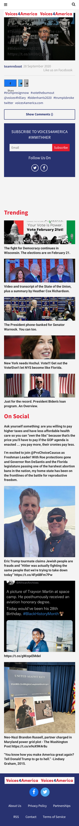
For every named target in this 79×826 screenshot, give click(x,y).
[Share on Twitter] (20, 83)
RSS (16, 817)
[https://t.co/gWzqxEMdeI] (39, 616)
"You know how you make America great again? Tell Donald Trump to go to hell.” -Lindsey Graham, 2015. (39, 759)
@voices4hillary (15, 98)
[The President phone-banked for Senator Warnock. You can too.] (39, 309)
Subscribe (61, 148)
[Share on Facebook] (10, 83)
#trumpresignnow (16, 93)
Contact (31, 817)
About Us (14, 806)
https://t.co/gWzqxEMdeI (22, 656)
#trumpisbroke (63, 98)
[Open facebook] (44, 167)
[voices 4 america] (38, 13)
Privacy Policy (37, 806)
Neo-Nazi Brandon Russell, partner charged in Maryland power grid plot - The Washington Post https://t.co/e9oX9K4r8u (38, 741)
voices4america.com (29, 103)
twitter (8, 103)
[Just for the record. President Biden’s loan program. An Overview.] (39, 385)
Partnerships (62, 806)
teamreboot (13, 66)
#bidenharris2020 (40, 98)
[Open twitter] (35, 167)
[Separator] (26, 83)
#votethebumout (42, 93)
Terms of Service (54, 817)
